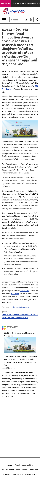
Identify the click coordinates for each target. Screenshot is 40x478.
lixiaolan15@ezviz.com (21, 307)
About (9, 465)
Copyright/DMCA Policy (13, 474)
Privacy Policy (31, 474)
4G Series (15, 294)
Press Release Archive (24, 465)
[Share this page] (36, 20)
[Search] (25, 19)
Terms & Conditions (30, 470)
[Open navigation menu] (4, 20)
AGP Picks (5, 3)
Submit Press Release (11, 470)
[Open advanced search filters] (30, 19)
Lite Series (24, 291)
